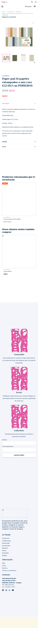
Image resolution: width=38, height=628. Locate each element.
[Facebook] (3, 590)
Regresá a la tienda (9, 17)
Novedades (5, 553)
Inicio (3, 12)
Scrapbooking (6, 541)
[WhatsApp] (9, 590)
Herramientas (6, 546)
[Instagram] (6, 590)
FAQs (3, 563)
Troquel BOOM (7, 271)
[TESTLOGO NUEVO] (4, 2)
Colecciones (10, 12)
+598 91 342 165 (9, 585)
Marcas (4, 550)
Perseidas (18, 12)
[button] (36, 2)
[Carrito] (35, 6)
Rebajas (4, 555)
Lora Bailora (5, 76)
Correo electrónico (7, 446)
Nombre (4, 440)
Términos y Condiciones (9, 570)
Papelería (5, 548)
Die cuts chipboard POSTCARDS (12, 219)
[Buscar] (32, 2)
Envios (4, 566)
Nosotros (5, 568)
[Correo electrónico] (13, 590)
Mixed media (6, 543)
